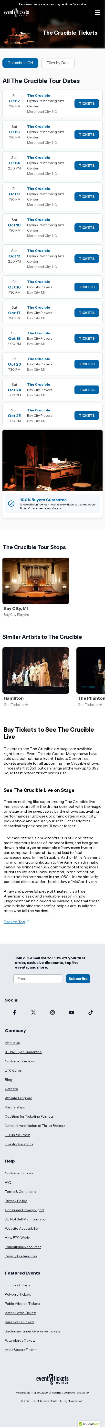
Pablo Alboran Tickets (22, 1303)
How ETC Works (17, 1237)
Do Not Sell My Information (26, 1219)
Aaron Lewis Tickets (20, 1313)
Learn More (50, 508)
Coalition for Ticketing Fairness (29, 1116)
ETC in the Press (17, 1135)
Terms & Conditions (20, 1191)
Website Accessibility (22, 1228)
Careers (11, 1089)
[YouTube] (71, 1013)
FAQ (8, 1182)
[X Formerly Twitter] (33, 1013)
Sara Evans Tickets (19, 1322)
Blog (8, 1079)
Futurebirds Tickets (20, 1340)
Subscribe (78, 978)
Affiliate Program (18, 1098)
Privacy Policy (16, 1201)
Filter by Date (58, 63)
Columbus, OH (20, 63)
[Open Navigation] (97, 12)
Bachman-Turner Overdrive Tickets (32, 1331)
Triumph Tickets (17, 1285)
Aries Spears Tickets (21, 1349)
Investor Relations (19, 1144)
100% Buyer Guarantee (23, 1052)
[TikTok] (90, 1013)
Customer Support (20, 1173)
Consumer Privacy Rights (24, 1210)
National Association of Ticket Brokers (35, 1125)
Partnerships (15, 1107)
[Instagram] (52, 1013)
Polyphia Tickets (18, 1294)
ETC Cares (13, 1070)
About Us (12, 1043)
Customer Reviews (20, 1061)
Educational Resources (23, 1247)
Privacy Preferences (21, 1256)
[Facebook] (14, 1013)
